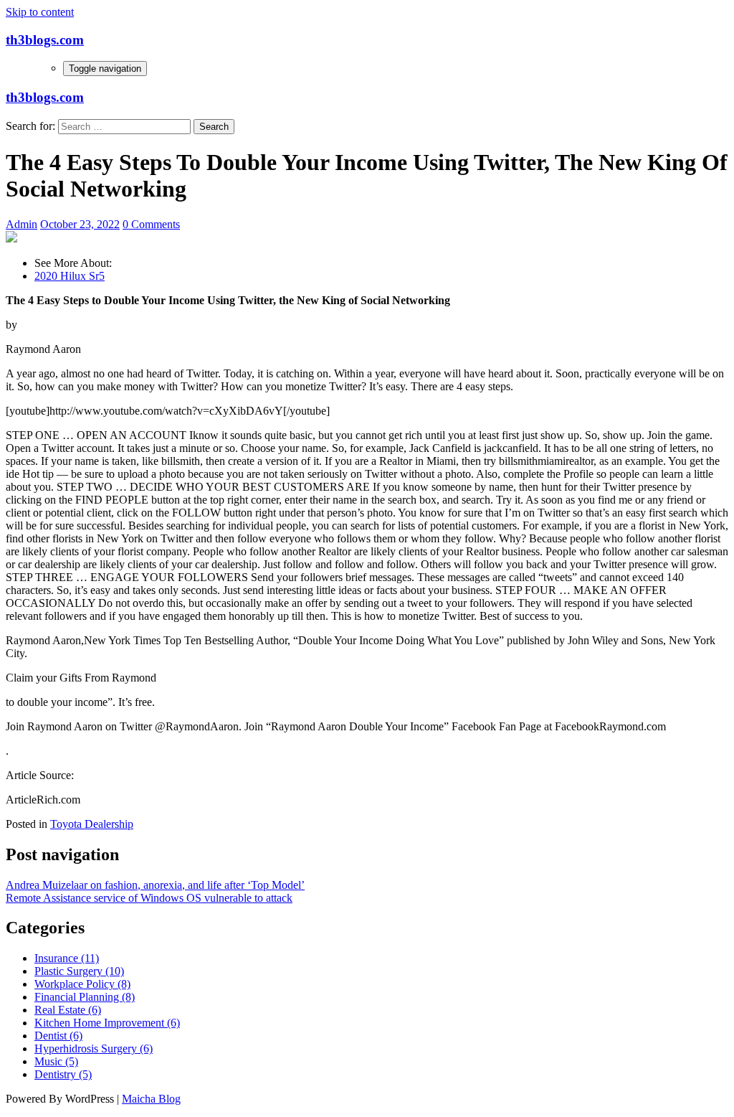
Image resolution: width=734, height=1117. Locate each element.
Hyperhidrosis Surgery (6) (93, 1048)
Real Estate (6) (67, 1010)
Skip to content (40, 12)
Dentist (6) (58, 1035)
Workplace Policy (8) (82, 984)
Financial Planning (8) (84, 997)
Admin (21, 224)
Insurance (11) (66, 958)
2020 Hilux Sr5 (69, 276)
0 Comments (151, 224)
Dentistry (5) (63, 1074)
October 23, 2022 (80, 224)
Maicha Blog (151, 1099)
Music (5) (56, 1061)
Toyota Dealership (91, 824)
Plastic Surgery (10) (79, 971)
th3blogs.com (45, 39)
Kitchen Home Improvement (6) (107, 1023)
